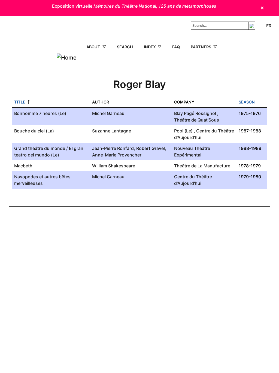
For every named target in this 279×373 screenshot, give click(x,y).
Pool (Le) (183, 131)
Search (125, 47)
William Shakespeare (113, 165)
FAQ (176, 47)
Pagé (189, 113)
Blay (178, 113)
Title (19, 102)
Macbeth (23, 165)
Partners (201, 47)
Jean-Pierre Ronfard (113, 148)
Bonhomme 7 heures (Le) (40, 113)
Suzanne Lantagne (111, 131)
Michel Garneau (108, 113)
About (93, 47)
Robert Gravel (150, 148)
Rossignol (205, 113)
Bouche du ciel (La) (34, 131)
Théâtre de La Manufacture (202, 165)
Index (150, 47)
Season (247, 102)
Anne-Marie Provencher (116, 155)
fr (268, 25)
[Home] (67, 57)
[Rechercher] (251, 25)
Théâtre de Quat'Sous (196, 120)
